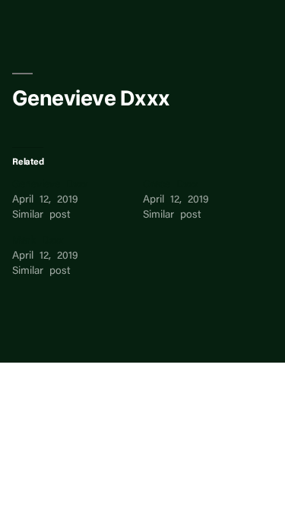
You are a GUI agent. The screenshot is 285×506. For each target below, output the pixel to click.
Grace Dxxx (170, 185)
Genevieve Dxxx (49, 185)
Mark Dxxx (37, 241)
